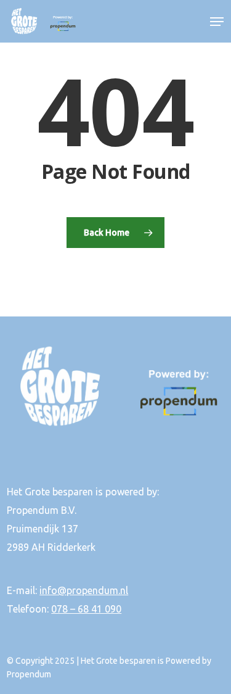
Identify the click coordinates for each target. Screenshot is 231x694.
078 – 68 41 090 (86, 608)
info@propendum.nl (83, 590)
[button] (217, 21)
